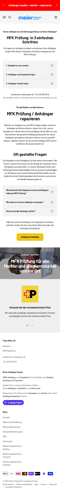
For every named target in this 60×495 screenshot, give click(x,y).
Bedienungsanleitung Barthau (12, 447)
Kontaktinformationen (14, 487)
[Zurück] (3, 5)
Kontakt (6, 417)
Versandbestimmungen (13, 432)
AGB (36, 484)
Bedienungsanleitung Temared (12, 455)
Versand (43, 484)
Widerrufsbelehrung (11, 427)
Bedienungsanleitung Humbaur (12, 463)
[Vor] (56, 5)
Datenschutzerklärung (12, 422)
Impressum (8, 441)
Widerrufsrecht (8, 484)
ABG (5, 436)
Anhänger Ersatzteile (30, 237)
